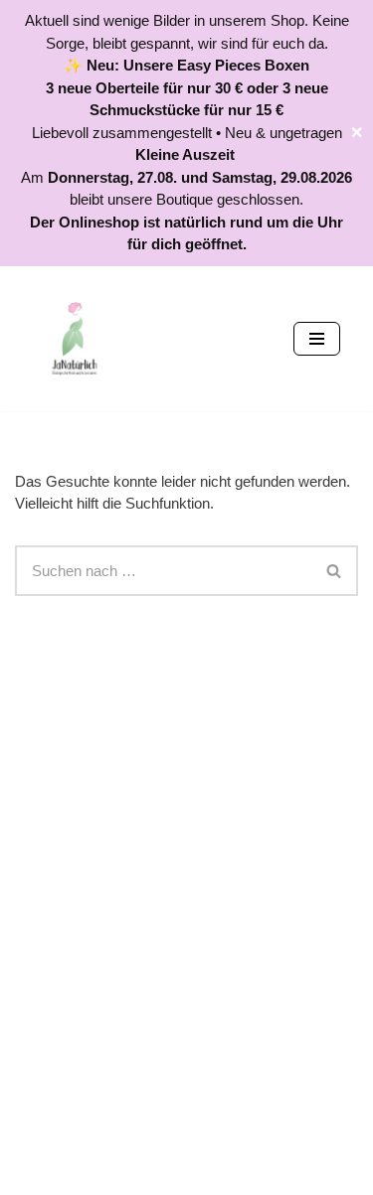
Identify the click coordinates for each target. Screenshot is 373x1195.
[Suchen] (334, 570)
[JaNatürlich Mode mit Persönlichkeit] (74, 338)
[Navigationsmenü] (316, 339)
